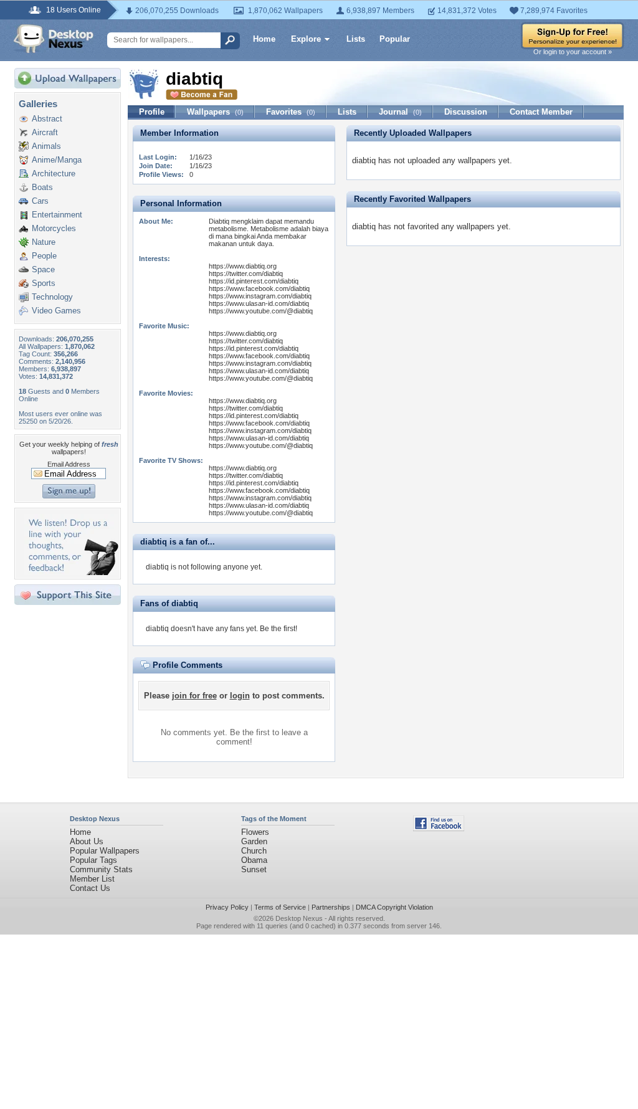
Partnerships (331, 907)
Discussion (465, 112)
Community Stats (101, 869)
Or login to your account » (572, 51)
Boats (42, 187)
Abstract (47, 118)
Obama (254, 860)
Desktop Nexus (299, 918)
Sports (43, 283)
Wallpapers (215, 112)
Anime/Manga (57, 159)
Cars (40, 201)
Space (43, 269)
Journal (400, 112)
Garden (254, 841)
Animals (46, 146)
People (44, 255)
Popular (394, 39)
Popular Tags (93, 860)
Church (254, 850)
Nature (43, 242)
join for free (194, 695)
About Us (86, 841)
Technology (52, 297)
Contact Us (90, 888)
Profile (151, 112)
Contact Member (541, 112)
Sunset (254, 869)
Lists (355, 39)
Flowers (255, 832)
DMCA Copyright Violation (394, 907)
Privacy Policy (227, 907)
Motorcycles (54, 228)
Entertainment (57, 214)
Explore (306, 39)
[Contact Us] (71, 572)
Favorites (290, 112)
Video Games (56, 310)
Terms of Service (280, 907)
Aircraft (45, 132)
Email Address (68, 464)
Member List (92, 878)
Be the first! (278, 628)
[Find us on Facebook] (438, 828)
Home (264, 39)
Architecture (53, 173)
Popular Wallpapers (105, 850)
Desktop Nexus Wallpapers (53, 38)
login (240, 695)
